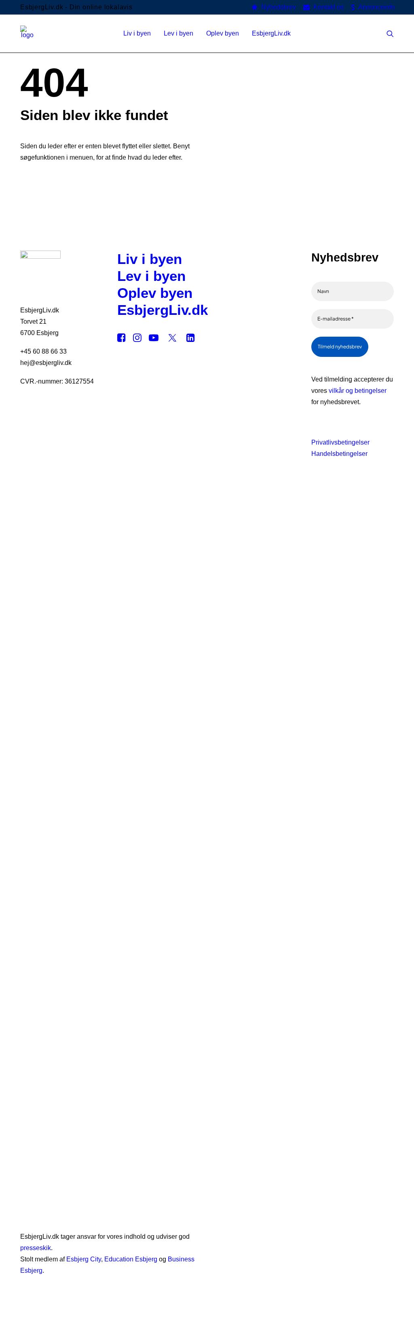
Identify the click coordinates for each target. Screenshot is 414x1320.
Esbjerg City (83, 1259)
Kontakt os (328, 7)
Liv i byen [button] (137, 33)
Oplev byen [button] (222, 33)
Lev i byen (151, 276)
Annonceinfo (376, 7)
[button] (390, 34)
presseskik (35, 1247)
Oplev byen (154, 293)
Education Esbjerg (130, 1259)
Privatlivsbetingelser (340, 442)
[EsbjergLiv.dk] (27, 33)
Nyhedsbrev (278, 7)
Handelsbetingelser (339, 453)
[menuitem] (274, 7)
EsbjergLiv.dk (162, 310)
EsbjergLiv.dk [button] (271, 33)
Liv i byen (149, 259)
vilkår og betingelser (358, 390)
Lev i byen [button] (178, 33)
